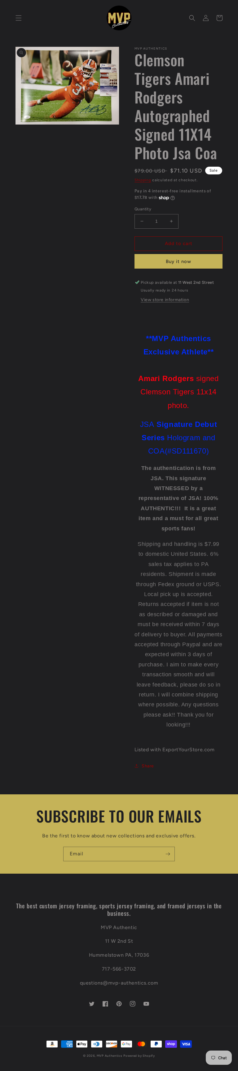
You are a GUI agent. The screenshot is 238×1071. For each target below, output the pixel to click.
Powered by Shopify (139, 1056)
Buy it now (178, 261)
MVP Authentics (109, 1056)
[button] (18, 18)
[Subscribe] (167, 854)
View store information (165, 299)
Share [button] (148, 766)
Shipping (142, 180)
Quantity (142, 209)
